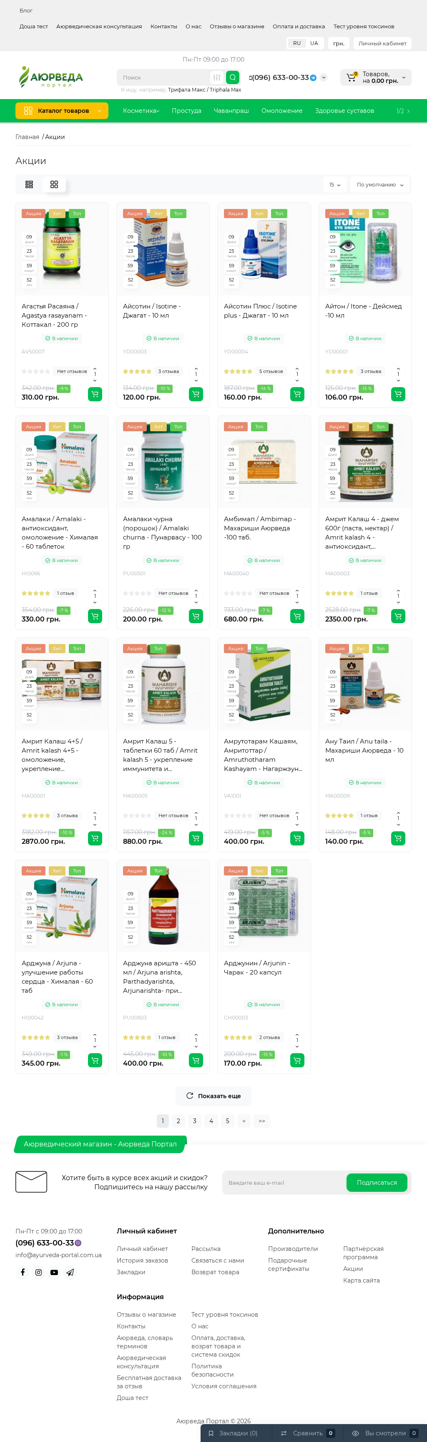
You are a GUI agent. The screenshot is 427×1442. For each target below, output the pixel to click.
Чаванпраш (231, 110)
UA (314, 43)
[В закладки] (89, 295)
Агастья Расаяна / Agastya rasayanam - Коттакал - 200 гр (54, 315)
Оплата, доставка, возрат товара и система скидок (218, 1346)
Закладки (131, 1272)
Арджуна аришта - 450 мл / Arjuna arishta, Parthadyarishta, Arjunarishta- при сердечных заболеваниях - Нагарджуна (159, 977)
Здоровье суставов (344, 110)
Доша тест (34, 26)
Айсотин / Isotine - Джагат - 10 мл (152, 310)
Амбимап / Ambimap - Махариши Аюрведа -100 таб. (260, 528)
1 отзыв (65, 593)
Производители (293, 1249)
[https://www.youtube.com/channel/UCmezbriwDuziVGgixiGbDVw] (54, 1272)
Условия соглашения (223, 1386)
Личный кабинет (383, 43)
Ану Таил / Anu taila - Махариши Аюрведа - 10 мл (364, 750)
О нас (193, 26)
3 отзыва (168, 371)
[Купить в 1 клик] (52, 295)
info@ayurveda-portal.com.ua (58, 1255)
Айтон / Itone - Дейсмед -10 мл (363, 310)
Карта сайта (361, 1280)
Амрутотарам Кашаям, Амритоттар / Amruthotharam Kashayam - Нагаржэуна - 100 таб (263, 755)
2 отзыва (269, 1037)
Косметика (139, 110)
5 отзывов (271, 371)
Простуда (186, 110)
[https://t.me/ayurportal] (70, 1272)
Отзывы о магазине (237, 26)
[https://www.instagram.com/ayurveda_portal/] (38, 1272)
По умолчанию (377, 184)
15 (331, 184)
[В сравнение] (71, 295)
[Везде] (217, 77)
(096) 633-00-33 (280, 77)
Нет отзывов (72, 371)
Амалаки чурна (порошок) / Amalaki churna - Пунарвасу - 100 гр (162, 532)
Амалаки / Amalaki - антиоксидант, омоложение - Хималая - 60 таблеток (60, 532)
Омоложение (282, 110)
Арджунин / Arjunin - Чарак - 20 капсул (257, 967)
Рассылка (206, 1249)
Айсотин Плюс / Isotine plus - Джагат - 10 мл (260, 310)
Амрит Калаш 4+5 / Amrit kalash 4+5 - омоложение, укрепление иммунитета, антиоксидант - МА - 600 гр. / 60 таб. (61, 755)
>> (262, 1121)
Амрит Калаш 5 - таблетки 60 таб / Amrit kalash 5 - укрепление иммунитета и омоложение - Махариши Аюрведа (160, 755)
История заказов (142, 1260)
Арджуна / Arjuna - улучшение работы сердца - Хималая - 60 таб (57, 976)
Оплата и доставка (299, 26)
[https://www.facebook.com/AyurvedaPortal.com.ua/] (22, 1272)
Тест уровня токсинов (364, 26)
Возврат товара (215, 1272)
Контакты (164, 26)
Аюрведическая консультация (99, 26)
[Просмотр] (34, 295)
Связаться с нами (217, 1260)
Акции (353, 1269)
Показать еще (219, 1096)
